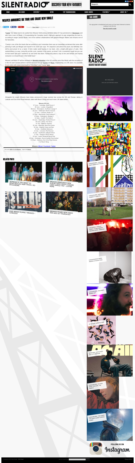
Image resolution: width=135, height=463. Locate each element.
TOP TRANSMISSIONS (69, 12)
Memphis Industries (39, 60)
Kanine (45, 63)
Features (106, 12)
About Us (123, 12)
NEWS (52, 12)
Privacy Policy (128, 459)
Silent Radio (45, 4)
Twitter (53, 146)
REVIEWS (36, 12)
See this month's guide (109, 28)
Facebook (47, 146)
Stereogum (75, 33)
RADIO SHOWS (89, 12)
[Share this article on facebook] (13, 27)
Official (40, 146)
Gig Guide (22, 12)
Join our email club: (63, 459)
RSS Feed (20, 459)
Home (8, 12)
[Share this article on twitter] (6, 27)
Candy (8, 33)
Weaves (29, 149)
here (48, 65)
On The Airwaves (17, 149)
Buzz (52, 63)
